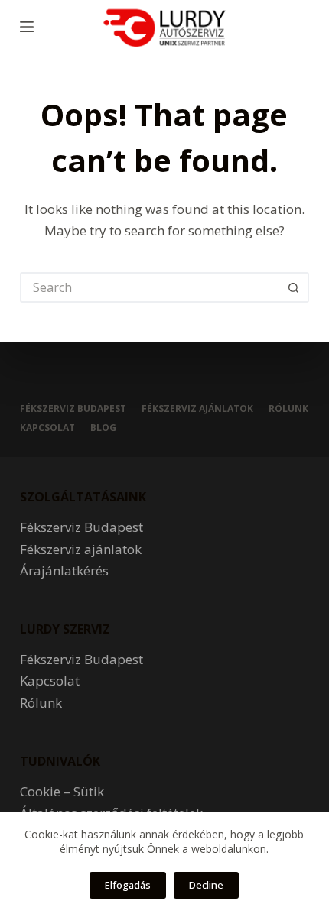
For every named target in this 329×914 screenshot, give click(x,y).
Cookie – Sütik (62, 791)
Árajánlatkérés (64, 570)
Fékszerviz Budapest (73, 409)
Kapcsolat (47, 428)
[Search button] (294, 287)
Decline (206, 885)
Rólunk (288, 409)
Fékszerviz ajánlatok (197, 409)
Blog (103, 428)
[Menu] (27, 27)
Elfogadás (128, 885)
